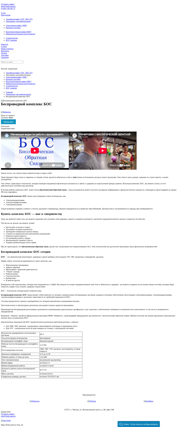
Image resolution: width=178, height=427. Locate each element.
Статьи (4, 47)
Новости (4, 44)
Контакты (5, 51)
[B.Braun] (91, 401)
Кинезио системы (13, 28)
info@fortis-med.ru (8, 6)
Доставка (5, 55)
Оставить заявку (8, 4)
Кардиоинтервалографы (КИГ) (18, 32)
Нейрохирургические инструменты (20, 34)
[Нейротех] (35, 401)
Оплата (4, 53)
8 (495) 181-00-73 (8, 9)
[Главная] (6, 420)
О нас (3, 13)
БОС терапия (11, 40)
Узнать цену (8, 122)
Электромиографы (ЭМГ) (16, 25)
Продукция (5, 15)
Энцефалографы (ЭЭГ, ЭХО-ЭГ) (19, 19)
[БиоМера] (148, 401)
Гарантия (5, 57)
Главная (9, 92)
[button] (139, 424)
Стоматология (12, 38)
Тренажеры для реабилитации (18, 21)
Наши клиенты (7, 49)
